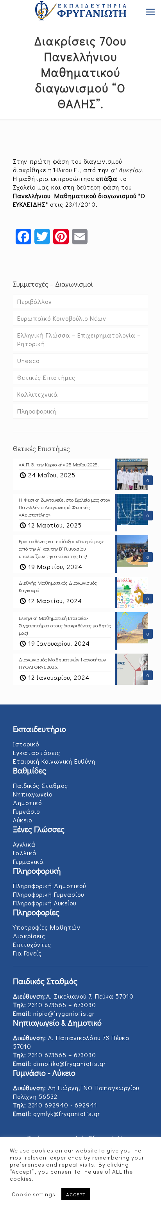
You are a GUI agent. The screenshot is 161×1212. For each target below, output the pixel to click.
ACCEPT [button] (76, 1194)
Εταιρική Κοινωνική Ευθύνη (54, 761)
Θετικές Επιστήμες (46, 377)
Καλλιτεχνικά (37, 394)
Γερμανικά (28, 861)
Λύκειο (22, 820)
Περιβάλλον (34, 301)
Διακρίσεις (29, 936)
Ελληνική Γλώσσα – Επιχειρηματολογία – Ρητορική (79, 339)
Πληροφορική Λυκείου (44, 903)
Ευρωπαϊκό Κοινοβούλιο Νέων (61, 318)
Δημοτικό (27, 802)
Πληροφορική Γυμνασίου (48, 894)
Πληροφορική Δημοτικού (49, 885)
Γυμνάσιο (26, 811)
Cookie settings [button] (33, 1194)
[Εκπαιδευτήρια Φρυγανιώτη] (80, 11)
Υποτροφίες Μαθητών (46, 927)
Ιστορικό (26, 744)
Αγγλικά (24, 844)
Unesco (28, 360)
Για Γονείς (27, 953)
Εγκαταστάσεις (36, 752)
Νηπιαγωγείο (32, 794)
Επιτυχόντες (32, 944)
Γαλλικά (25, 853)
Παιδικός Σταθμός (40, 785)
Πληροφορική (36, 411)
